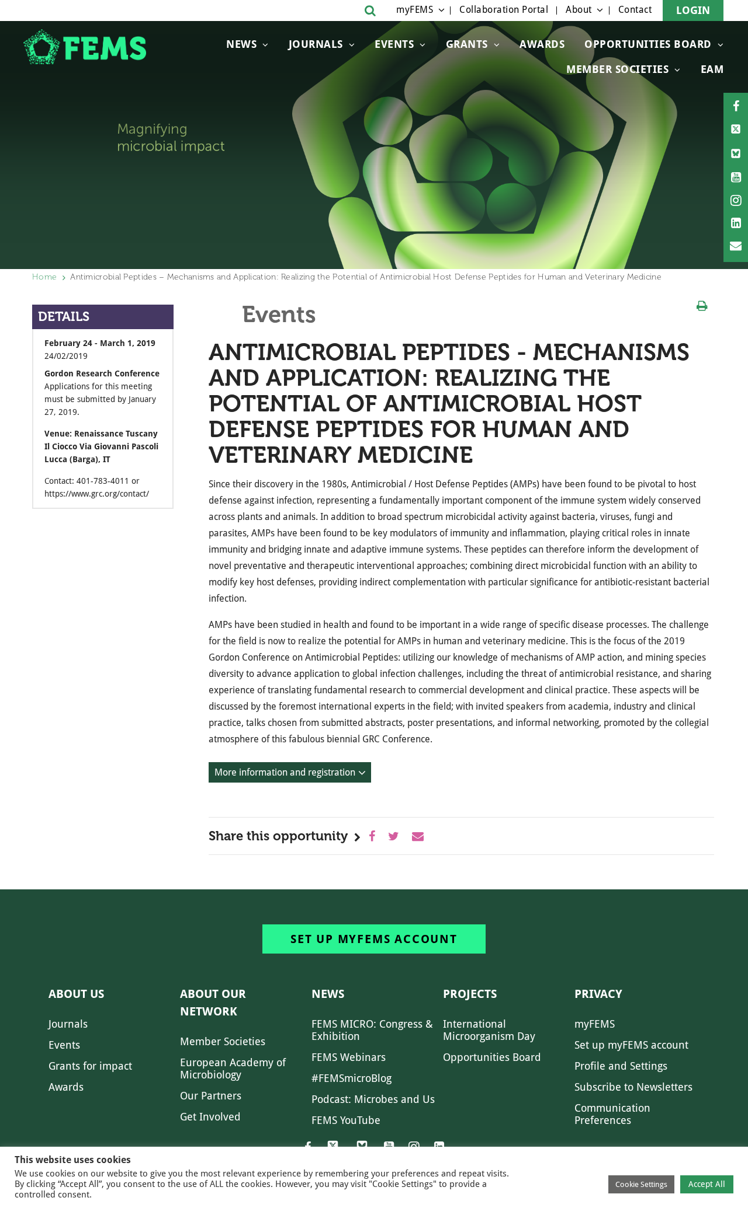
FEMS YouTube (345, 1120)
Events (394, 44)
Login (693, 10)
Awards (542, 44)
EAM (712, 69)
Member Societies (617, 69)
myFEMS (414, 9)
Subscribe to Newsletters (633, 1087)
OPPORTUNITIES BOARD (648, 44)
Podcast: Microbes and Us (373, 1099)
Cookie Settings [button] (641, 1184)
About (579, 9)
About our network (213, 1002)
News (241, 44)
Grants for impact (90, 1066)
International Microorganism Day (489, 1030)
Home (44, 277)
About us (76, 994)
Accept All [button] (706, 1184)
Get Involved (210, 1117)
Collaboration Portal (503, 9)
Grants (467, 44)
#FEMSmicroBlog (351, 1078)
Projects (470, 994)
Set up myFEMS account (374, 939)
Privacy (598, 994)
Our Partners (210, 1096)
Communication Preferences (612, 1114)
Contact (635, 9)
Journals (316, 44)
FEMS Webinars (348, 1057)
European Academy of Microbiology (233, 1068)
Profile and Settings (620, 1066)
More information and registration (284, 772)
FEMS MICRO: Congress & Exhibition (372, 1030)
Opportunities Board (492, 1057)
